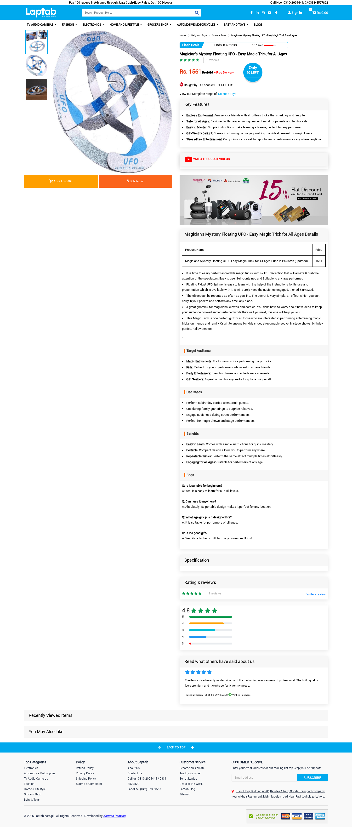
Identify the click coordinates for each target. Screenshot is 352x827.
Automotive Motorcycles (196, 24)
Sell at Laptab (188, 778)
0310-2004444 (293, 2)
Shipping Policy (86, 778)
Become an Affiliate (192, 768)
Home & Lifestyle (34, 789)
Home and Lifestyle (125, 24)
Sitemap (185, 794)
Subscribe (312, 778)
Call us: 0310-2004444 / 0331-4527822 (147, 781)
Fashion (68, 24)
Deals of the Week (191, 784)
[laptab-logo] (41, 13)
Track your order (190, 773)
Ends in (219, 45)
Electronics (92, 24)
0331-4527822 (318, 2)
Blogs (258, 24)
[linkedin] (257, 13)
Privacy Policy (85, 773)
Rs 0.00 (322, 13)
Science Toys (227, 94)
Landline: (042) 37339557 (144, 789)
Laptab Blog (187, 789)
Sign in (296, 13)
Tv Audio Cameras (36, 778)
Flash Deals (190, 45)
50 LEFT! (253, 72)
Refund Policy (85, 768)
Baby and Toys (235, 24)
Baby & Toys (32, 799)
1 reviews (212, 60)
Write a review (316, 594)
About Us (134, 768)
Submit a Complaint (89, 784)
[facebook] (251, 13)
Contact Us (135, 773)
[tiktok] (276, 13)
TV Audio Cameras (40, 24)
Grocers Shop (158, 24)
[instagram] (263, 13)
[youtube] (270, 13)
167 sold (257, 45)
